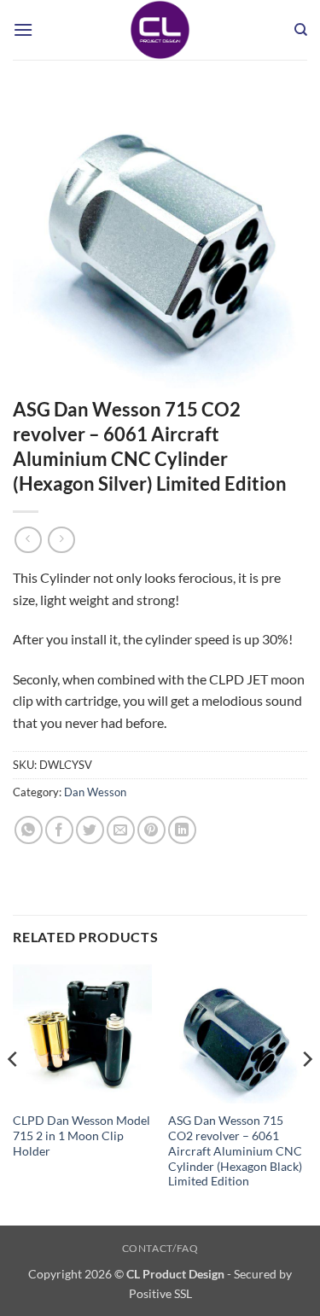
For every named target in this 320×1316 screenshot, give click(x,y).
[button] (23, 29)
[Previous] (13, 1093)
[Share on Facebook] (59, 830)
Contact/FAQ (160, 1248)
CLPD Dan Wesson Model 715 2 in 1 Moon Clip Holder (81, 1135)
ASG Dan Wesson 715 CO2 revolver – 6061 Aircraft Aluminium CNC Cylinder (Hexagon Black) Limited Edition (235, 1151)
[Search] (300, 30)
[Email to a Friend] (121, 830)
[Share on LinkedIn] (182, 830)
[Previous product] (61, 540)
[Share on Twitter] (90, 830)
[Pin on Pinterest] (151, 830)
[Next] (306, 1093)
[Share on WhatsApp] (29, 830)
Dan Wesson (95, 792)
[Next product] (28, 540)
